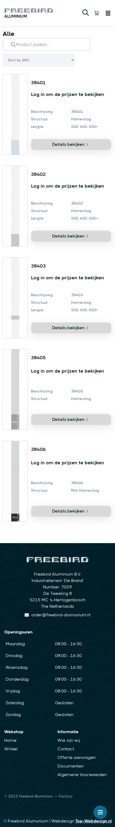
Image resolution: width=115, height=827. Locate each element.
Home (10, 740)
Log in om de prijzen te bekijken (67, 94)
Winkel (11, 748)
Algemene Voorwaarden (82, 774)
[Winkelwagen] (96, 13)
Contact (65, 748)
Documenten (70, 766)
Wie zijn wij (68, 740)
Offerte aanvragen (76, 757)
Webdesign (81, 821)
